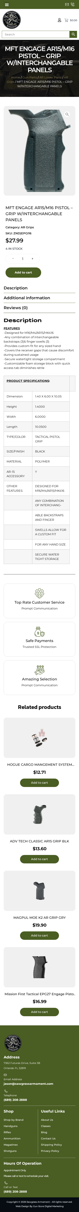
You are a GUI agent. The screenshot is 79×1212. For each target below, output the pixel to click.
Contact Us (48, 1138)
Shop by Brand (14, 1120)
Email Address (13, 1079)
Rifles (7, 1132)
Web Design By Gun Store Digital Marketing (40, 1206)
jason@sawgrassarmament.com (28, 1083)
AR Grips (27, 227)
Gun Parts (29, 77)
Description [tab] (16, 288)
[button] (7, 4)
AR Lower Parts (50, 77)
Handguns (10, 1126)
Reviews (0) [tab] (16, 307)
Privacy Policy (50, 1151)
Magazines (11, 1144)
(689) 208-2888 (15, 1100)
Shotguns (10, 1151)
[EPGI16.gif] (39, 151)
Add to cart (23, 272)
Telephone (10, 1095)
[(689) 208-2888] (72, 4)
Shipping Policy (51, 1144)
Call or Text (11, 1187)
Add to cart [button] (39, 782)
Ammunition (12, 1138)
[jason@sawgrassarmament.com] (67, 4)
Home (15, 77)
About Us (47, 1120)
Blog (44, 1132)
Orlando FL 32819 (15, 1068)
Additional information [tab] (27, 297)
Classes (46, 1126)
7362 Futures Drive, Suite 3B (22, 1063)
